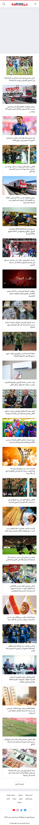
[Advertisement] (19, 29)
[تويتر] (21, 810)
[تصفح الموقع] (35, 3)
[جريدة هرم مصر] (20, 4)
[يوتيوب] (14, 810)
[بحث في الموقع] (3, 3)
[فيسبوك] (25, 810)
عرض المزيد (19, 784)
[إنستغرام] (17, 810)
